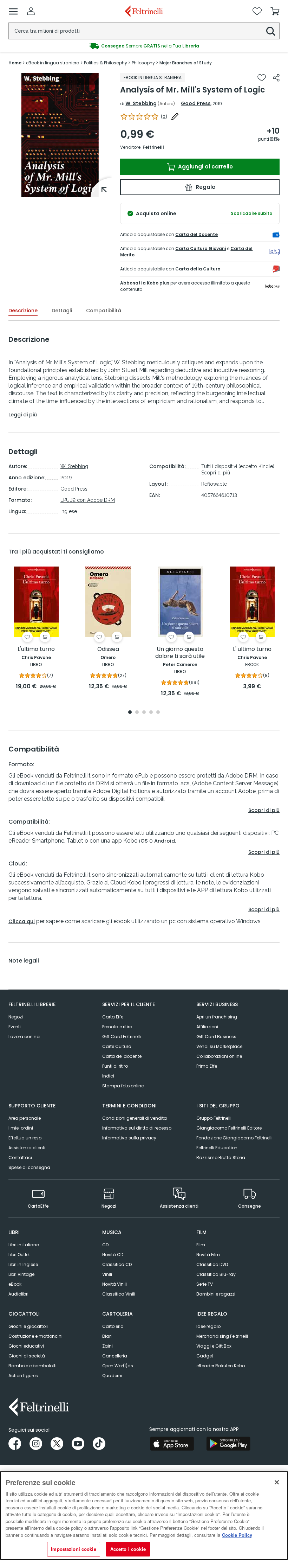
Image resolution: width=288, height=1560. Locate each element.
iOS (143, 840)
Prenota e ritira (117, 1027)
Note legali (23, 961)
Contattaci (20, 1158)
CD (105, 1245)
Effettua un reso (24, 1138)
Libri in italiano (23, 1245)
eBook (14, 1284)
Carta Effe (112, 1017)
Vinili (107, 1274)
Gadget (204, 1356)
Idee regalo (208, 1326)
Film (200, 1245)
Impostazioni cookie (73, 1549)
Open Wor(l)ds (117, 1366)
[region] (144, 1515)
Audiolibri (18, 1294)
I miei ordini (20, 1128)
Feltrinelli (153, 147)
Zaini (107, 1346)
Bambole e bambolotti (32, 1366)
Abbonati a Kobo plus (144, 283)
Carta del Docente (196, 234)
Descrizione (23, 310)
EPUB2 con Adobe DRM (87, 500)
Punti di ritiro (115, 1066)
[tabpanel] (60, 135)
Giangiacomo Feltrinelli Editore (229, 1128)
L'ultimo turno (36, 649)
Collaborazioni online (219, 1056)
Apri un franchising (216, 1017)
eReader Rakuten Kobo (220, 1366)
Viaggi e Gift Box (213, 1346)
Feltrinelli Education (216, 1148)
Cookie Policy (237, 1535)
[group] (144, 46)
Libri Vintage (21, 1274)
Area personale (24, 1118)
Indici (108, 1076)
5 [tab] (158, 712)
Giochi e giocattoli (28, 1326)
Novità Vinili (114, 1284)
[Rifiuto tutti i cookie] (276, 1482)
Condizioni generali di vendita (134, 1118)
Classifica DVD (212, 1264)
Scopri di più (215, 472)
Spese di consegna (29, 1167)
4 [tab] (151, 712)
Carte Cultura (116, 1046)
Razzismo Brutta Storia (220, 1158)
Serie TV (204, 1284)
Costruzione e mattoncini (35, 1336)
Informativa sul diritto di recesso (136, 1128)
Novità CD (112, 1255)
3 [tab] (144, 712)
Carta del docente (122, 1056)
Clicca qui (21, 921)
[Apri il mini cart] (275, 11)
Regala (205, 187)
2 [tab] (137, 712)
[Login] (31, 11)
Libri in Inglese (23, 1264)
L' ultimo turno (252, 649)
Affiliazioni (207, 1027)
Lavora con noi (24, 1037)
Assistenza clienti (26, 1148)
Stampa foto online (123, 1086)
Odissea (108, 649)
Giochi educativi (26, 1346)
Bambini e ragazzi (215, 1294)
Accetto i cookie (128, 1549)
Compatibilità (103, 310)
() (164, 117)
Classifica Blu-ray (216, 1274)
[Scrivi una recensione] (175, 116)
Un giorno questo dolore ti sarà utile (180, 653)
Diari (107, 1336)
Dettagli (62, 310)
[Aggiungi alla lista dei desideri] (261, 77)
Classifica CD (117, 1264)
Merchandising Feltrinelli (222, 1336)
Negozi (15, 1017)
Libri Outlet (19, 1255)
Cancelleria (114, 1356)
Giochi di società (26, 1356)
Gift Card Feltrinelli (121, 1037)
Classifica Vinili (118, 1294)
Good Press (196, 103)
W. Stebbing (141, 103)
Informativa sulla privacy (129, 1138)
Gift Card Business (216, 1037)
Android (164, 840)
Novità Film (208, 1255)
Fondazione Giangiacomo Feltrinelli (234, 1138)
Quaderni (112, 1376)
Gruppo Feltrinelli (213, 1118)
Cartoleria (113, 1326)
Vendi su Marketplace (219, 1046)
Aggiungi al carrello (205, 166)
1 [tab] (60, 192)
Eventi (14, 1027)
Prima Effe (206, 1066)
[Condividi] (276, 77)
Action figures (23, 1376)
